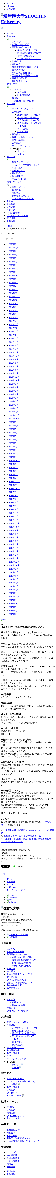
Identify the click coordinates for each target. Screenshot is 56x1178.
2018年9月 (13, 492)
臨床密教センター (20, 81)
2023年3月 (13, 345)
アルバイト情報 (19, 179)
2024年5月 (13, 314)
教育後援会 (12, 1135)
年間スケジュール (20, 162)
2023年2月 (13, 349)
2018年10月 (14, 488)
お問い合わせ (13, 213)
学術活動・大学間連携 (23, 101)
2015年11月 (14, 600)
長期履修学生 (13, 1158)
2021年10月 (14, 380)
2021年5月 (13, 398)
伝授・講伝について (27, 56)
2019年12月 (14, 453)
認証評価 (11, 218)
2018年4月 (13, 509)
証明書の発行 (13, 1130)
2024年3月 (13, 317)
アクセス (11, 3)
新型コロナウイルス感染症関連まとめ (22, 836)
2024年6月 (13, 310)
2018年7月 (13, 499)
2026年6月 (13, 251)
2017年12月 (14, 523)
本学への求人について (23, 198)
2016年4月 (13, 583)
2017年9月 (13, 530)
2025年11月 (14, 272)
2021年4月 (13, 401)
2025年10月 (14, 275)
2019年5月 (13, 471)
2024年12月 (14, 293)
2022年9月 (13, 359)
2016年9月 (13, 569)
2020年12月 (14, 415)
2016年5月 (13, 579)
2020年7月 (13, 429)
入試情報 (11, 103)
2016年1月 (13, 593)
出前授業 (11, 221)
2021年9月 (13, 384)
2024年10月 (14, 300)
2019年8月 (13, 464)
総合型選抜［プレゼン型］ (30, 115)
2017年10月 (14, 527)
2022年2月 (13, 373)
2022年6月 (13, 370)
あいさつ (16, 42)
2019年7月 (13, 467)
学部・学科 (12, 84)
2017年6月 (13, 541)
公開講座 (11, 1166)
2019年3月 (13, 474)
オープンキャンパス (22, 146)
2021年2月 (13, 408)
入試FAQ (16, 143)
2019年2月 (13, 478)
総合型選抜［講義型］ (28, 117)
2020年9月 (13, 422)
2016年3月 (13, 586)
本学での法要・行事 (27, 50)
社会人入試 (12, 1152)
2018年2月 (13, 516)
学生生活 (11, 156)
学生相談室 (17, 176)
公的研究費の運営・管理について (23, 1141)
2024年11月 (14, 296)
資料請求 (11, 9)
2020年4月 (13, 440)
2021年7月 (13, 391)
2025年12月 (14, 269)
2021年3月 (13, 405)
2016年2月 (13, 590)
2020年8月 (13, 426)
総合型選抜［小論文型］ (29, 120)
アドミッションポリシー (24, 109)
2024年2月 (13, 321)
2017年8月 (13, 534)
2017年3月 (13, 551)
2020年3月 (13, 443)
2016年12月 (14, 562)
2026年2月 (13, 262)
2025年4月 (13, 286)
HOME (10, 226)
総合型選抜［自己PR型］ (29, 123)
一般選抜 (21, 126)
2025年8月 (13, 279)
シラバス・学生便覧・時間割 (26, 165)
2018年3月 (13, 513)
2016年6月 (13, 576)
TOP (3, 874)
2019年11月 (14, 457)
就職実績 (16, 193)
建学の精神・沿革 (20, 44)
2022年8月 (13, 363)
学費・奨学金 (18, 140)
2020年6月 (13, 433)
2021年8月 (13, 387)
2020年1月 (13, 450)
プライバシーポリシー (17, 215)
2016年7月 (13, 572)
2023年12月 (14, 328)
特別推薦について (20, 134)
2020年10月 (14, 419)
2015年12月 (14, 597)
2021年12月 (14, 377)
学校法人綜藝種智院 (22, 73)
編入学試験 (22, 131)
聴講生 (10, 1164)
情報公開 (16, 61)
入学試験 (16, 112)
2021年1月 (13, 412)
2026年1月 (13, 265)
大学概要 (11, 36)
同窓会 (10, 1133)
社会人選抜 (22, 129)
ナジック (21, 151)
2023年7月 (13, 331)
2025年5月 (13, 282)
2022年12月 (14, 356)
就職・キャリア (14, 182)
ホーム (10, 33)
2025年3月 (13, 289)
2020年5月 (13, 436)
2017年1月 (13, 558)
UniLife (20, 154)
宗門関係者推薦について (29, 58)
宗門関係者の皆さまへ (23, 47)
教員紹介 (16, 98)
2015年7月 (13, 611)
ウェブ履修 (17, 168)
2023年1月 (13, 352)
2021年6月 (13, 394)
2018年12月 (14, 481)
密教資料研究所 (19, 78)
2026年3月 (13, 258)
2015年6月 (13, 614)
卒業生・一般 (13, 201)
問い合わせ (12, 6)
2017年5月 (13, 544)
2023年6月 (13, 335)
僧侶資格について (20, 196)
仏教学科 (21, 92)
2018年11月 (14, 485)
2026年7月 (13, 248)
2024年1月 (13, 324)
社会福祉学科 (23, 95)
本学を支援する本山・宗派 (25, 67)
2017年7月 (13, 537)
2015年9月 (13, 607)
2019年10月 (14, 460)
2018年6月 (13, 502)
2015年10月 (14, 604)
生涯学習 (11, 204)
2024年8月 (13, 303)
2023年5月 (13, 338)
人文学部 (16, 89)
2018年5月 (13, 506)
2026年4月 (13, 255)
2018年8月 (13, 495)
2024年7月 (13, 307)
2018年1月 (13, 520)
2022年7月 (13, 366)
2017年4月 (13, 548)
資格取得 (16, 173)
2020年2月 (13, 447)
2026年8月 (13, 244)
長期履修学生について (23, 137)
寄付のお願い (18, 70)
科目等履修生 (13, 1161)
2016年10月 (14, 565)
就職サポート (18, 187)
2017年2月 (13, 555)
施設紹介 (16, 64)
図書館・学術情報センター (25, 75)
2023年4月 (13, 342)
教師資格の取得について (29, 53)
